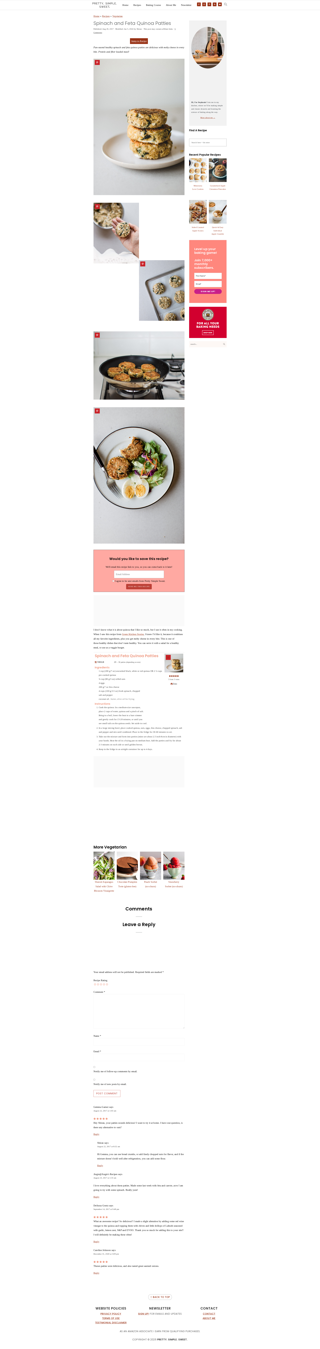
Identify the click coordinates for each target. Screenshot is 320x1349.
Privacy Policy (110, 1314)
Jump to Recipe (139, 41)
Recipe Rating (101, 980)
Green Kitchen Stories (133, 634)
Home (125, 5)
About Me (171, 5)
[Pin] (97, 62)
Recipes (137, 5)
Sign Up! (143, 1314)
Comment (99, 992)
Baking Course (153, 5)
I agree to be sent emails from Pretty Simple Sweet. (140, 581)
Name (97, 1036)
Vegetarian (117, 16)
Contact (209, 1314)
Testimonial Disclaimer (111, 1322)
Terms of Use (111, 1318)
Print (175, 683)
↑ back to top (160, 1297)
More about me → (207, 118)
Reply (97, 1134)
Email (97, 1051)
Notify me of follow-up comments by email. (115, 1071)
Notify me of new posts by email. (110, 1084)
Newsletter (186, 5)
